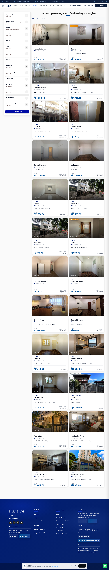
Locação (14, 536)
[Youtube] (106, 1)
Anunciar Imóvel (89, 5)
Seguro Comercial (39, 533)
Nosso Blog (59, 530)
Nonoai (36, 204)
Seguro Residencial (39, 529)
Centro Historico (40, 88)
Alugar (35, 5)
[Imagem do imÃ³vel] (50, 34)
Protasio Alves (76, 126)
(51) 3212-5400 (7, 1)
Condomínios (43, 5)
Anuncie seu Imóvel (39, 521)
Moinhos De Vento (77, 436)
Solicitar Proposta (76, 5)
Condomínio (25, 536)
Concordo (82, 565)
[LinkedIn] (104, 1)
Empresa (21, 5)
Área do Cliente (102, 5)
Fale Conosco (60, 527)
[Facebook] (10, 522)
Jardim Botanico (40, 49)
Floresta (37, 126)
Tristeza (74, 88)
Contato (59, 5)
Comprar (27, 5)
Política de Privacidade (62, 533)
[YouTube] (21, 522)
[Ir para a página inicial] (20, 511)
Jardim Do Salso (76, 359)
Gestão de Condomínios (63, 521)
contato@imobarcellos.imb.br (23, 1)
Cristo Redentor (77, 397)
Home (15, 5)
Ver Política (55, 566)
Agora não (73, 565)
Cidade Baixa (39, 320)
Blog (65, 5)
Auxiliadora (75, 204)
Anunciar (93, 521)
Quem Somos (60, 524)
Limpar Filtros (18, 111)
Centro (73, 49)
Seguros (51, 5)
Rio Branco (75, 165)
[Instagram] (102, 1)
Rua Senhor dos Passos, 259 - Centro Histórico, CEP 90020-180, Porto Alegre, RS (88, 530)
